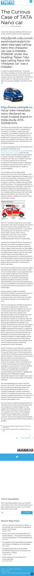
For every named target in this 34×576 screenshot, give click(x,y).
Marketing (27, 426)
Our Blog (10, 569)
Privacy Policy (5, 571)
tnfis (4, 430)
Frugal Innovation (19, 426)
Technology (6, 427)
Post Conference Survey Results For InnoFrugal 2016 (14, 558)
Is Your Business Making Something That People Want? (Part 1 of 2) (26, 438)
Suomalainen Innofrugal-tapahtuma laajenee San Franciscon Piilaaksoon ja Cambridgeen (17, 543)
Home (3, 569)
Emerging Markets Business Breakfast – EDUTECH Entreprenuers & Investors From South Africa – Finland (16, 550)
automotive (6, 429)
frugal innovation (13, 429)
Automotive (6, 426)
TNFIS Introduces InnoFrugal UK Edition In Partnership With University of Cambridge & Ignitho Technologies (16, 527)
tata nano (27, 429)
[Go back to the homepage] (7, 2)
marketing (22, 429)
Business (12, 426)
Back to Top (32, 574)
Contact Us (18, 569)
